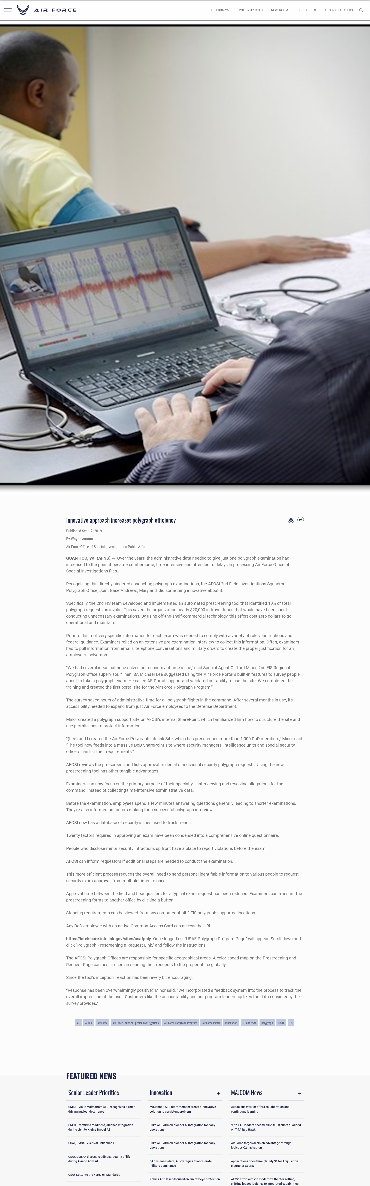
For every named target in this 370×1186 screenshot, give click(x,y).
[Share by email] (300, 520)
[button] (7, 10)
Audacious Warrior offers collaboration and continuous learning (260, 1109)
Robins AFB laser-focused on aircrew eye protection (185, 1179)
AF (78, 1022)
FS (291, 1022)
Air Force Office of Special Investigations (136, 1022)
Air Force (102, 1022)
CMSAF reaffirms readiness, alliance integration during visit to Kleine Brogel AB (100, 1127)
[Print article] (291, 520)
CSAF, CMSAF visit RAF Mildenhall (91, 1143)
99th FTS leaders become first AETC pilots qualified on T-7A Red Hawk (266, 1127)
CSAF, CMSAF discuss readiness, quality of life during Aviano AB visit (99, 1159)
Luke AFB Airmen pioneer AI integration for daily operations (182, 1127)
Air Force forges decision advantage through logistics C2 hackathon (261, 1145)
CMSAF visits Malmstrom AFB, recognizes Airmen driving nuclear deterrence (101, 1109)
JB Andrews (249, 1022)
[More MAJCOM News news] (299, 1093)
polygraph (267, 1022)
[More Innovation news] (218, 1093)
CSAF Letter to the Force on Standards (94, 1174)
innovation (231, 1022)
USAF (281, 1022)
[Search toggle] (362, 10)
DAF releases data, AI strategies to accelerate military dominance (181, 1163)
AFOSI (88, 1022)
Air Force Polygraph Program (180, 1022)
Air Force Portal (211, 1022)
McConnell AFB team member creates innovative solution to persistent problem (183, 1109)
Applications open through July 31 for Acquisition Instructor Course (264, 1163)
